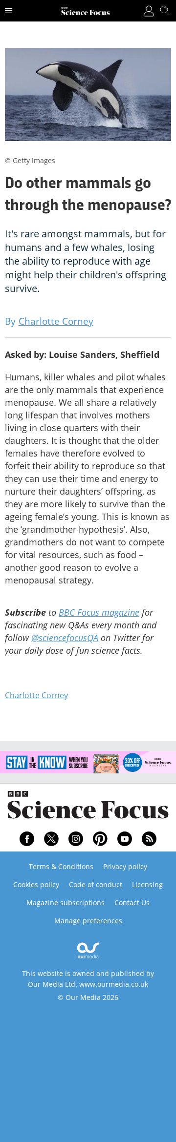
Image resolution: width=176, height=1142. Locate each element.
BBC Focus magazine (99, 612)
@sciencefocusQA (64, 638)
